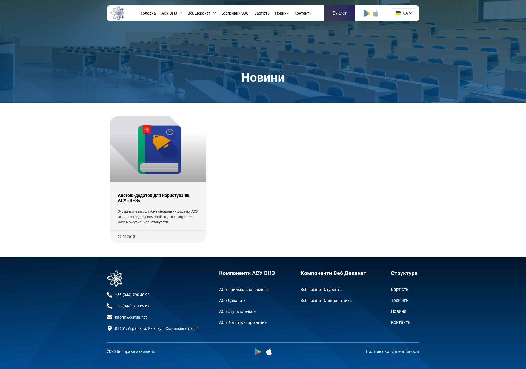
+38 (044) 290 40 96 (132, 295)
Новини (282, 13)
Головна (148, 13)
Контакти (302, 13)
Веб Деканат (199, 13)
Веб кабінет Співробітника (326, 300)
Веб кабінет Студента (321, 289)
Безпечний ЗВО (235, 13)
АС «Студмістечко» (237, 311)
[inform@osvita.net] (109, 317)
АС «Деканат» (232, 300)
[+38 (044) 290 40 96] (109, 295)
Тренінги (399, 300)
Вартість (262, 13)
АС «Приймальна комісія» (244, 289)
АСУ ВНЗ (169, 13)
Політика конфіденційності (392, 351)
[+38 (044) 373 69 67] (109, 306)
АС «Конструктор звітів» (243, 322)
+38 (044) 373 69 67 (132, 306)
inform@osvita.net (131, 317)
